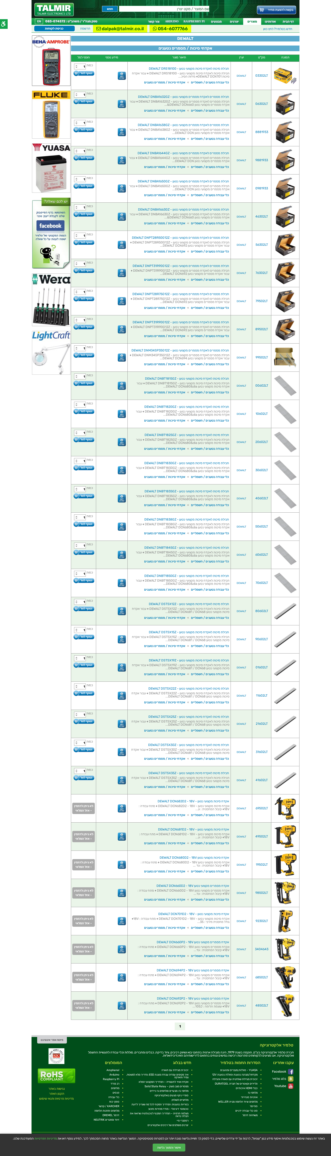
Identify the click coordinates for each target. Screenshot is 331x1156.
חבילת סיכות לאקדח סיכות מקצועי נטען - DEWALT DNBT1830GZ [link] (186, 463)
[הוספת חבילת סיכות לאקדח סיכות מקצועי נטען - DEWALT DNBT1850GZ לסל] (83, 580)
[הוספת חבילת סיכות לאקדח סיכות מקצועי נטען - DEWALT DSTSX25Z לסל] (83, 721)
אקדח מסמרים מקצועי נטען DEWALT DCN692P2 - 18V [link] (193, 998)
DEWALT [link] (241, 75)
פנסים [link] (116, 1092)
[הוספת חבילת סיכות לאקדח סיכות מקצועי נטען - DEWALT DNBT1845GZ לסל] (83, 552)
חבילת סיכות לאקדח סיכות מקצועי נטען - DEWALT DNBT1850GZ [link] (186, 576)
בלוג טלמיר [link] (279, 1079)
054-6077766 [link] (172, 28)
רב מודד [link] (115, 1083)
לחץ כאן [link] (277, 29)
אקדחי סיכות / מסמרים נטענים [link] (164, 82)
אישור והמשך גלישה (169, 1147)
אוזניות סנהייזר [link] (249, 1097)
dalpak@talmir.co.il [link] (122, 28)
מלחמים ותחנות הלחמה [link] (106, 1110)
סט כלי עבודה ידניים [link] (246, 1110)
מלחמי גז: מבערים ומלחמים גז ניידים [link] (169, 1090)
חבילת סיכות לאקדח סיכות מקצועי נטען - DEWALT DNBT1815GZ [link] (187, 379)
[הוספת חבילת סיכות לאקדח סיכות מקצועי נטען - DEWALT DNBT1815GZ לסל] (83, 383)
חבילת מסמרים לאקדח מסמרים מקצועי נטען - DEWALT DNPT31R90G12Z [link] (181, 266)
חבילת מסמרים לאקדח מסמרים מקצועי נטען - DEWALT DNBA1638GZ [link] (183, 125)
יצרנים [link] (234, 21)
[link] (54, 9)
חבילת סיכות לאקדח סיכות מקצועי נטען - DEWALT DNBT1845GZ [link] (186, 548)
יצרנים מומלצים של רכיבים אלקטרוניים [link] (167, 1125)
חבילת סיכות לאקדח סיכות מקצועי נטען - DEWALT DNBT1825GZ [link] (187, 435)
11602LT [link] (262, 695)
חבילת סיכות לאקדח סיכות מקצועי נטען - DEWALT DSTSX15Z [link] (189, 632)
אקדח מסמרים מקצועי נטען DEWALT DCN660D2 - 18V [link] (192, 886)
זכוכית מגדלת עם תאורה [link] (174, 1070)
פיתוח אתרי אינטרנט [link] (52, 1039)
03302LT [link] (261, 76)
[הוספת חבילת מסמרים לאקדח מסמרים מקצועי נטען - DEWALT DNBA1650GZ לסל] (83, 186)
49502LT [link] (261, 836)
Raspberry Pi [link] (111, 1079)
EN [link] (39, 21)
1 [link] (180, 1026)
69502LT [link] (262, 808)
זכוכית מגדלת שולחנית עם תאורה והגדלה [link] (235, 1079)
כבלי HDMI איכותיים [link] (247, 1088)
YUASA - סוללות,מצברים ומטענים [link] (239, 1070)
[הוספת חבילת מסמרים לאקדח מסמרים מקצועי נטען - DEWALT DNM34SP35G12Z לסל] (83, 355)
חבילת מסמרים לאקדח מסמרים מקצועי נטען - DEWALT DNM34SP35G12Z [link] (180, 350)
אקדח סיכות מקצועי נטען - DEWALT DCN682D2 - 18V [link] (193, 801)
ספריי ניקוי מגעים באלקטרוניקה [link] (171, 1095)
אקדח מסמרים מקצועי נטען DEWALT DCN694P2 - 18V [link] (193, 970)
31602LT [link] (262, 752)
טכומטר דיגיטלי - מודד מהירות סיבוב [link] (168, 1108)
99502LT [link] (262, 357)
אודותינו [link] (270, 21)
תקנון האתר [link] (56, 1094)
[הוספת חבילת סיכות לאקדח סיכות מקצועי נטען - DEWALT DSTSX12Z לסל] (83, 608)
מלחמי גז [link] (253, 1092)
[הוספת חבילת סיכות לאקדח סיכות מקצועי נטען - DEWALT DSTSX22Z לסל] (83, 693)
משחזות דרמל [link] (250, 1115)
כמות (89, 65)
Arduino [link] (114, 1074)
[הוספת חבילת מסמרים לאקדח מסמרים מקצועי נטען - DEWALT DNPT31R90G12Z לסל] (83, 270)
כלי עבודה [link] (113, 1097)
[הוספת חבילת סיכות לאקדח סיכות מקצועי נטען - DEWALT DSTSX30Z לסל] (83, 749)
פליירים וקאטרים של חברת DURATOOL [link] (236, 1083)
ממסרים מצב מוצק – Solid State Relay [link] (166, 1086)
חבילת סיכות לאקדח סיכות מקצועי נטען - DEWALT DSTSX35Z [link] (188, 773)
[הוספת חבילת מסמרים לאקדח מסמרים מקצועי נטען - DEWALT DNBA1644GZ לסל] (83, 158)
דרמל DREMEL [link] (110, 1115)
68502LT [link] (261, 977)
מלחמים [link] (115, 1088)
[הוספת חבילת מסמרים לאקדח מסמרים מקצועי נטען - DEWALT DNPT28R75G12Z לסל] (83, 298)
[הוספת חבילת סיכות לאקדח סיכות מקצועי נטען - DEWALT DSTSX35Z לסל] (83, 777)
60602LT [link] (261, 555)
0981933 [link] (261, 188)
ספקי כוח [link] (114, 1101)
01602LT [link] (262, 667)
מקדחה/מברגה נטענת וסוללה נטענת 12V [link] (235, 1074)
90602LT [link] (261, 639)
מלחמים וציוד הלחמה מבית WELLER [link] (238, 1101)
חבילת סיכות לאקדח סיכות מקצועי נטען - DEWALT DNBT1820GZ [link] (186, 407)
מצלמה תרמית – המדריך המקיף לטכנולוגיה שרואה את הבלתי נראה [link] (159, 1115)
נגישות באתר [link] (56, 1089)
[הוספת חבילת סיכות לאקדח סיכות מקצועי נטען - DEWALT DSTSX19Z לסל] (83, 665)
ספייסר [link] (254, 1106)
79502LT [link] (262, 301)
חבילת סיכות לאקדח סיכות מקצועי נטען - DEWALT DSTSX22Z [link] (188, 688)
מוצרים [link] (252, 21)
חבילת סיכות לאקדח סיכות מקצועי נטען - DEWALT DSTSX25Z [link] (188, 717)
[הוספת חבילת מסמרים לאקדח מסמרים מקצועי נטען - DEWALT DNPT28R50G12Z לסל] (83, 242)
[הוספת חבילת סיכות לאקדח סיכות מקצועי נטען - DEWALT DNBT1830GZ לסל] (83, 467)
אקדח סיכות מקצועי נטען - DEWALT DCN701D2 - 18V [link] (193, 914)
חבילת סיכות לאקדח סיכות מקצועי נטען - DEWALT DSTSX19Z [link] (189, 660)
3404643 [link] (261, 949)
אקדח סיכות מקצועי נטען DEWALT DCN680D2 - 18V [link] (194, 858)
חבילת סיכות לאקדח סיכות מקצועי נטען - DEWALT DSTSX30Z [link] (188, 745)
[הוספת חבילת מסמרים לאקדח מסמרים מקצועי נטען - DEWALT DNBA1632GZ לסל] (83, 101)
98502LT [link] (261, 893)
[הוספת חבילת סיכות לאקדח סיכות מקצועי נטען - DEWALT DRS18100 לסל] (83, 73)
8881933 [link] (261, 132)
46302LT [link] (261, 216)
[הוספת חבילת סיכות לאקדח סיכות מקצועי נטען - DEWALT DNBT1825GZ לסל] (83, 439)
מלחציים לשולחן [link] (180, 1099)
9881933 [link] (261, 160)
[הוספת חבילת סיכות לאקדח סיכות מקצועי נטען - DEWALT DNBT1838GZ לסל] (83, 524)
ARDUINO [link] (172, 21)
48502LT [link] (261, 1005)
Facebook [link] (279, 1071)
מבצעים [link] (216, 21)
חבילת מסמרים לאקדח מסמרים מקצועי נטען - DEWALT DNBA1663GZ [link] (183, 209)
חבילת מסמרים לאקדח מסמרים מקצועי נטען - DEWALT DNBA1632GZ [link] (183, 97)
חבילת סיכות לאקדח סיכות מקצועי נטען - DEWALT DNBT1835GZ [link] (187, 491)
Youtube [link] (280, 1086)
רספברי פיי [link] (182, 1120)
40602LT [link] (261, 498)
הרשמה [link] (85, 28)
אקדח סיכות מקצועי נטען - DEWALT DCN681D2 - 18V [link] (193, 829)
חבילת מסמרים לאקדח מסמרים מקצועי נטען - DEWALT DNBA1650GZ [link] (183, 181)
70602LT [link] (262, 583)
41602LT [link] (262, 780)
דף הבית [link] (288, 21)
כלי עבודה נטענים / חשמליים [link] (210, 82)
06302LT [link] (261, 104)
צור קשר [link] (153, 21)
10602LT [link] (262, 414)
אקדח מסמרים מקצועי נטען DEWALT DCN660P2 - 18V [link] (193, 942)
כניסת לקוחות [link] (54, 28)
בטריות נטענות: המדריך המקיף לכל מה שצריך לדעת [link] (159, 1104)
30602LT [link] (261, 470)
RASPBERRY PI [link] (194, 21)
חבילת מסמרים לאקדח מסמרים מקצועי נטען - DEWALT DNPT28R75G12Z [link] (180, 294)
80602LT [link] (261, 611)
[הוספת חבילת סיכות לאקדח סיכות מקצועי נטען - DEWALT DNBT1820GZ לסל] (83, 411)
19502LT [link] (262, 865)
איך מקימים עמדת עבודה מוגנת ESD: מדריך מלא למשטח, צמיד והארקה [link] (157, 1076)
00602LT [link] (261, 386)
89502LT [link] (261, 329)
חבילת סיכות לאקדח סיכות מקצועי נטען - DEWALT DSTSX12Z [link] (189, 604)
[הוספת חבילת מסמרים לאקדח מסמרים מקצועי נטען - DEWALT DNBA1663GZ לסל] (83, 214)
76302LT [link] (262, 273)
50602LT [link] (261, 526)
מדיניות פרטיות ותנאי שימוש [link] (56, 1099)
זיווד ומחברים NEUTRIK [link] (106, 1119)
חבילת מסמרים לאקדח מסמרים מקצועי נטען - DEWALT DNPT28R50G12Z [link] (180, 238)
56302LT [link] (262, 245)
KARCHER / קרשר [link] (108, 1106)
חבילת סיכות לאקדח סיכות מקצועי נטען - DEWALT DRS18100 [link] (189, 69)
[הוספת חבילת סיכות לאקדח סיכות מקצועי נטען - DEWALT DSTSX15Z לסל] (83, 637)
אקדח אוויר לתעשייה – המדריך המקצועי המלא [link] (163, 1081)
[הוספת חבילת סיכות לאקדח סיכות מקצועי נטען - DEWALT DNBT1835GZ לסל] (83, 496)
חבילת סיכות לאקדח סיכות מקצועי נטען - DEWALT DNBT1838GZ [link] (186, 519)
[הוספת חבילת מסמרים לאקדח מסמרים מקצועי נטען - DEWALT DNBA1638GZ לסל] (83, 129)
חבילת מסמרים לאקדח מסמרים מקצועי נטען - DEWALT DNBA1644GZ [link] (183, 153)
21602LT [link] (262, 724)
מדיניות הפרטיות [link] (45, 1138)
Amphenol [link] (113, 1070)
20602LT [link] (261, 442)
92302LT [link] (262, 921)
